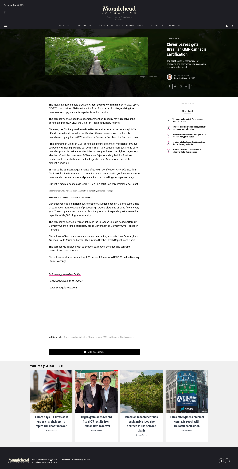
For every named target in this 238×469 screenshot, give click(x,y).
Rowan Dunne (183, 76)
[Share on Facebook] (169, 86)
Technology (104, 26)
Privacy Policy (77, 460)
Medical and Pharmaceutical (130, 26)
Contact (87, 460)
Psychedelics (157, 26)
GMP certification (111, 337)
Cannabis (172, 26)
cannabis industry (78, 337)
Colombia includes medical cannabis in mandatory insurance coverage (85, 191)
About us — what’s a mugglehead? (45, 460)
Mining (62, 26)
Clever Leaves (95, 337)
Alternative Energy (82, 26)
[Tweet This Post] (174, 86)
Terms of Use (65, 460)
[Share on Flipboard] (180, 86)
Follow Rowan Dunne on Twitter (65, 280)
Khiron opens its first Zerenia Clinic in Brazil (74, 197)
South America (127, 337)
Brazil (66, 337)
